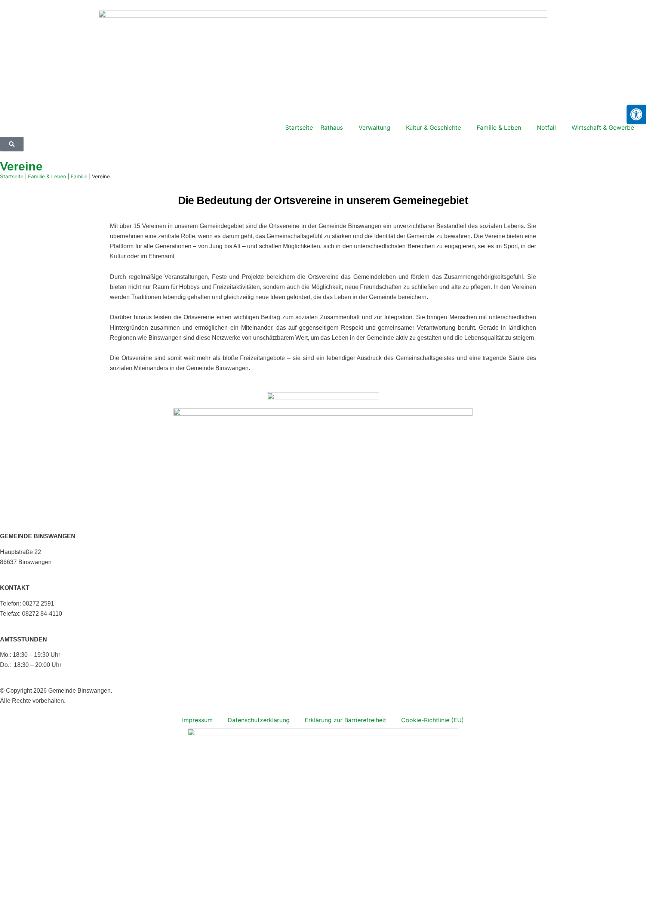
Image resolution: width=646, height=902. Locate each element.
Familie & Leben (47, 176)
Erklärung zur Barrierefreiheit (345, 720)
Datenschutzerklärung (259, 720)
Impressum (197, 720)
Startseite (12, 176)
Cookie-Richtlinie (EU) (432, 720)
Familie (79, 176)
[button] (636, 114)
